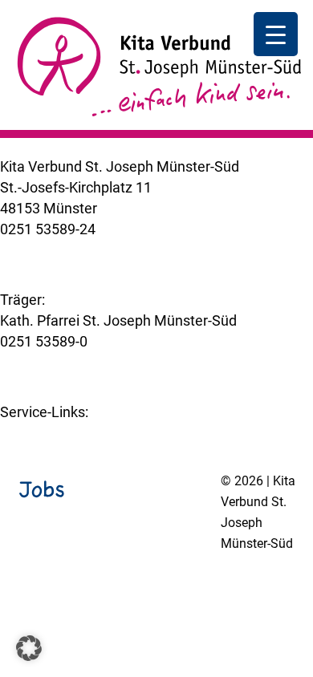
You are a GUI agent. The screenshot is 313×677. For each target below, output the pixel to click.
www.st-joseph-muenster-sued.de (108, 362)
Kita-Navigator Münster (74, 432)
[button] (29, 648)
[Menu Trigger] (276, 34)
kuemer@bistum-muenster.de (95, 249)
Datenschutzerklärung (137, 585)
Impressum (36, 585)
